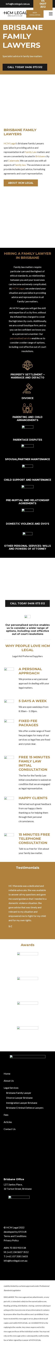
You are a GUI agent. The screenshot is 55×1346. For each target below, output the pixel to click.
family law (20, 164)
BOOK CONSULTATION (34, 14)
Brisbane (40, 156)
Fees (6, 1114)
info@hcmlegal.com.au (15, 1260)
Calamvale (13, 160)
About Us (9, 1080)
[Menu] (51, 14)
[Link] (14, 14)
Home (7, 1073)
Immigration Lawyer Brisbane (21, 1102)
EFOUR (22, 1231)
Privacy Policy (11, 1240)
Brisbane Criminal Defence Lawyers (24, 1107)
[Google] (13, 1266)
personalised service (20, 338)
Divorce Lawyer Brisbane (19, 1097)
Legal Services (11, 1087)
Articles (8, 1121)
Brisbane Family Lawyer (18, 1092)
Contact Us (10, 1129)
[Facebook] (7, 1266)
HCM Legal (10, 143)
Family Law (31, 151)
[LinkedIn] (19, 1266)
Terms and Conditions (15, 1236)
